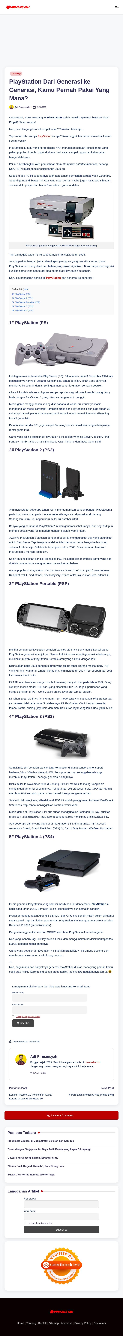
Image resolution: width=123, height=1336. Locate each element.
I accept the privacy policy (28, 1016)
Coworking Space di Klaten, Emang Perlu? (33, 1157)
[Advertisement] (61, 37)
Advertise (66, 1323)
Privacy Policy (82, 1323)
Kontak (42, 1323)
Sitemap (54, 1323)
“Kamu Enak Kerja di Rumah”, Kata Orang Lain (36, 1166)
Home (20, 1323)
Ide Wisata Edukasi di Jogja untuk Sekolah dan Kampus (41, 1140)
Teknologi (16, 74)
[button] (38, 1073)
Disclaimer (99, 1323)
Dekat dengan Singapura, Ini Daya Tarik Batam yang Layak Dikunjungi (49, 1149)
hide (26, 289)
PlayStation (44, 136)
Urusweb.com (92, 1062)
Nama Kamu (18, 992)
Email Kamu (18, 1004)
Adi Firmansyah (43, 1056)
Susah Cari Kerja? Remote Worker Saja (31, 1174)
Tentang (31, 1323)
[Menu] (116, 7)
